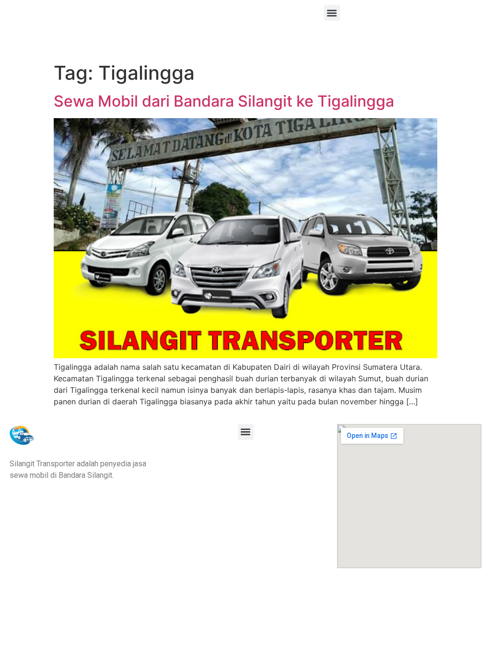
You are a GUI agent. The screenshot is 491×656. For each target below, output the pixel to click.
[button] (332, 13)
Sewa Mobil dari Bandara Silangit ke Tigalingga (224, 101)
